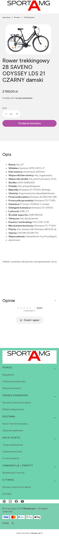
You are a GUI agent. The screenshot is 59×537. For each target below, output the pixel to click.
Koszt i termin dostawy (15, 423)
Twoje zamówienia (12, 444)
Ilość (4, 108)
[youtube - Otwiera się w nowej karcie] (22, 501)
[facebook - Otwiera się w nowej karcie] (16, 501)
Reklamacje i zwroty (13, 472)
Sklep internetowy (28, 533)
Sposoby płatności (12, 430)
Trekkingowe (29, 17)
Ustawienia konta (12, 451)
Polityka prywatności (14, 381)
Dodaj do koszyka (29, 123)
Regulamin (8, 374)
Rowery (17, 17)
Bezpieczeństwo (11, 388)
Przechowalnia (10, 458)
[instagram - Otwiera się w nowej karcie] (10, 501)
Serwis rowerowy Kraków (16, 402)
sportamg (6, 17)
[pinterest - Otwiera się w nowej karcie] (4, 501)
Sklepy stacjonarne (13, 409)
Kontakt (6, 493)
